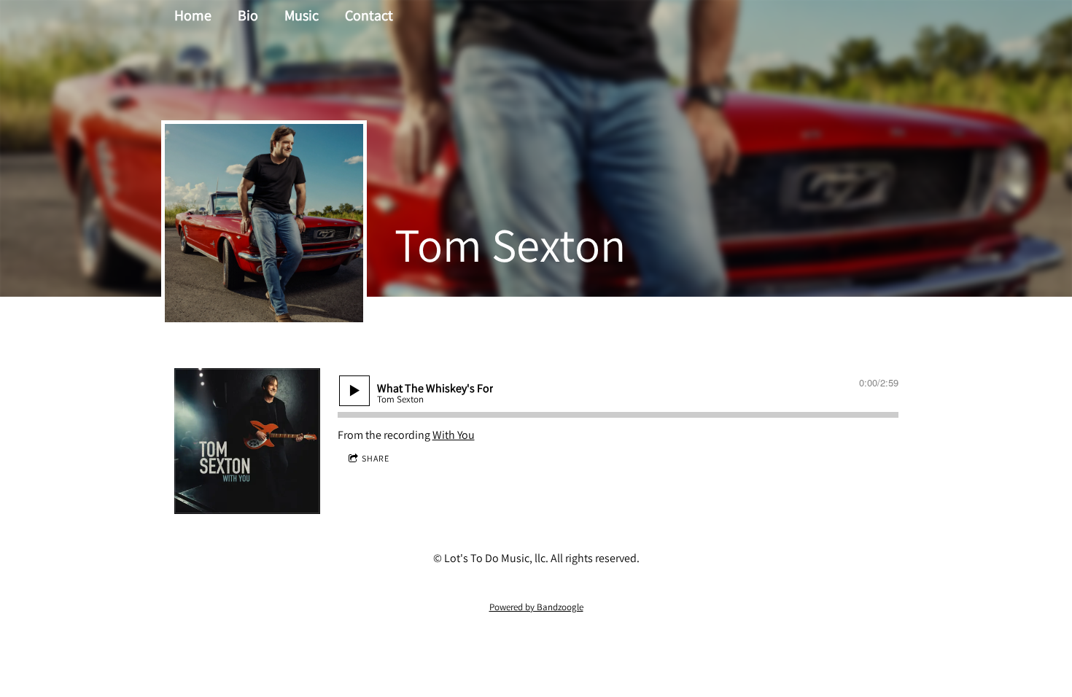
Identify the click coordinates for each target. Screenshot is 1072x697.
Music (301, 15)
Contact (369, 15)
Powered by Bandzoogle (536, 606)
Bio (248, 15)
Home (192, 15)
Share (375, 458)
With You (453, 435)
